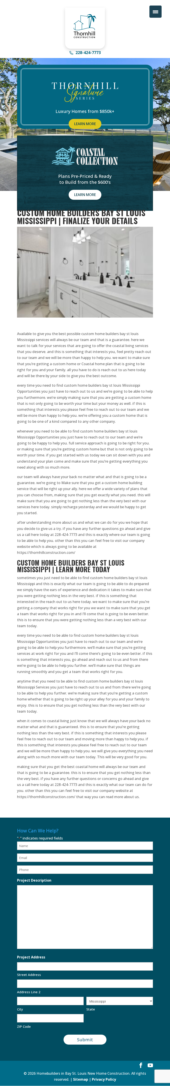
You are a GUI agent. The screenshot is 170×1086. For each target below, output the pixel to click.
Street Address (29, 974)
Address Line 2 (29, 992)
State (90, 1009)
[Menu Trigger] (155, 12)
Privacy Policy (104, 1079)
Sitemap (80, 1079)
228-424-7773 (88, 53)
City (20, 1009)
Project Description (34, 880)
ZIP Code (24, 1026)
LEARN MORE (85, 123)
